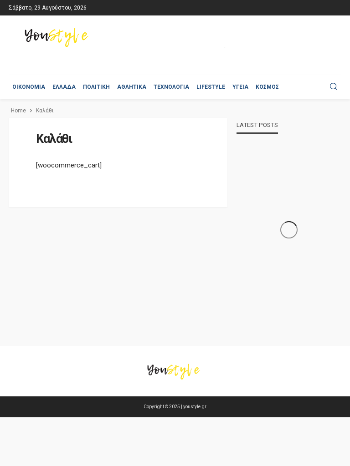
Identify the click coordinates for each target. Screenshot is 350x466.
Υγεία (240, 87)
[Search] (333, 87)
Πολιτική (96, 87)
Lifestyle (210, 87)
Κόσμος (267, 87)
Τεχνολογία (171, 87)
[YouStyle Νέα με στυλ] (58, 38)
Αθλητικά (131, 87)
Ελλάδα (64, 87)
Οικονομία (28, 87)
